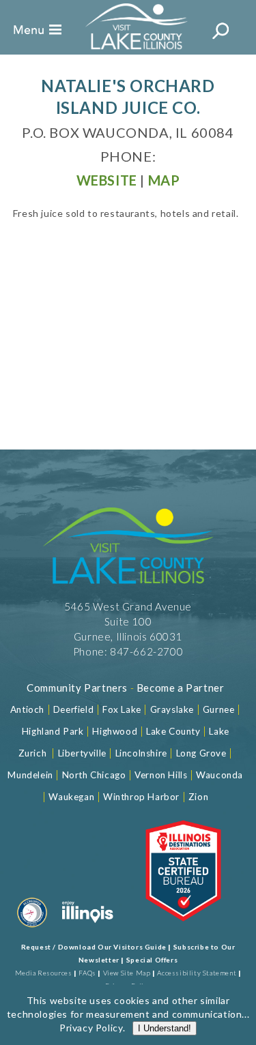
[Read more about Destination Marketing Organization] (32, 930)
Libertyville (82, 753)
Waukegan (71, 796)
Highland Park (53, 731)
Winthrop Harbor (141, 796)
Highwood (114, 731)
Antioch (27, 709)
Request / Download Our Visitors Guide (94, 947)
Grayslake (172, 709)
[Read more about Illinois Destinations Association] (183, 930)
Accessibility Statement (196, 973)
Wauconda (219, 774)
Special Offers (151, 960)
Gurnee (219, 709)
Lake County (171, 731)
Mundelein (30, 774)
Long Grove (201, 753)
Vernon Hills (160, 774)
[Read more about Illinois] (87, 930)
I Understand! (164, 1028)
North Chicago (94, 774)
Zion (198, 796)
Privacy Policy (90, 1027)
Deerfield (73, 709)
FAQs (87, 973)
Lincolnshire (141, 753)
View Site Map (127, 973)
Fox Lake (121, 709)
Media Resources (43, 973)
